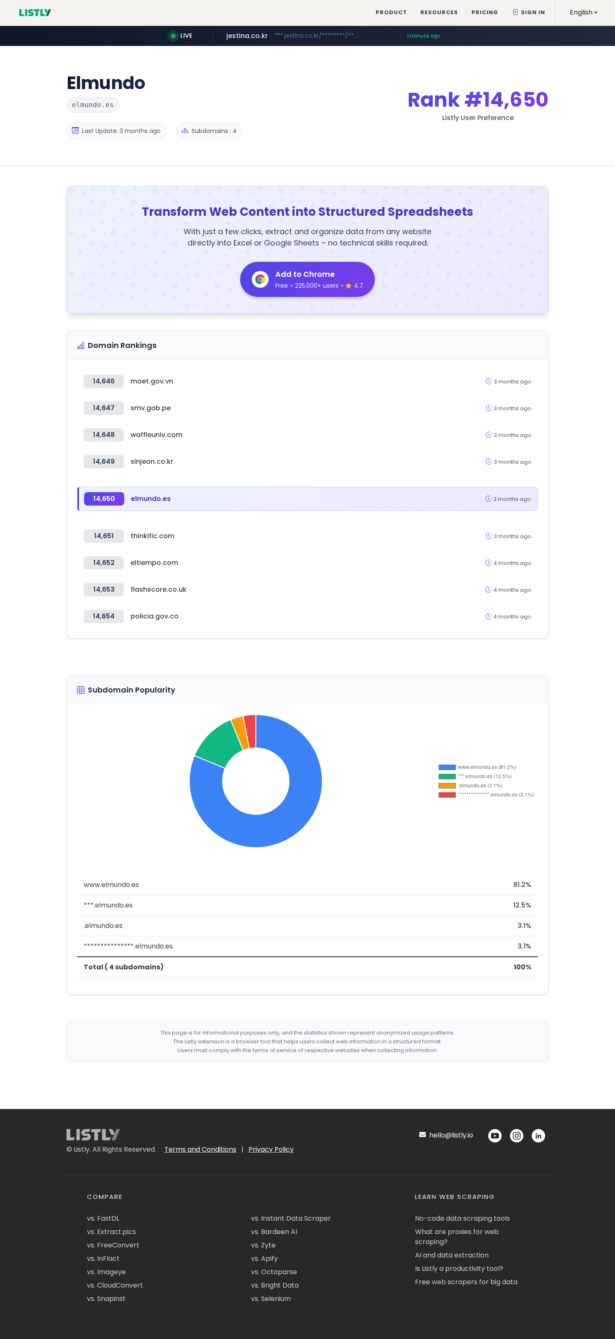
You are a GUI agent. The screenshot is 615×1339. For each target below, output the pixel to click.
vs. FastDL (103, 1218)
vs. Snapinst (106, 1298)
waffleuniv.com (156, 435)
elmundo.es (151, 498)
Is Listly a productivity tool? (459, 1268)
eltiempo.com (154, 562)
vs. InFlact (103, 1258)
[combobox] (583, 12)
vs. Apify (264, 1258)
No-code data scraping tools (462, 1218)
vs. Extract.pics (111, 1232)
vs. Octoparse (274, 1272)
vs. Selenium (271, 1298)
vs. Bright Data (275, 1285)
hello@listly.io (450, 1135)
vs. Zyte (263, 1245)
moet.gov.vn (152, 381)
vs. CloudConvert (115, 1285)
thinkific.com (152, 536)
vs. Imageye (106, 1272)
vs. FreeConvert (113, 1245)
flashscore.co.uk (159, 589)
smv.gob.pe (151, 408)
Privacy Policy (271, 1149)
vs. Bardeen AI (274, 1232)
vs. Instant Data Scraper (291, 1218)
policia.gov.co (155, 616)
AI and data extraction (452, 1255)
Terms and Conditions (200, 1149)
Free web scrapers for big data (466, 1282)
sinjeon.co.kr (152, 461)
